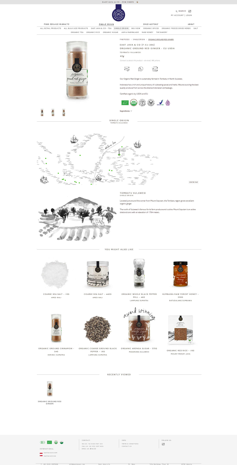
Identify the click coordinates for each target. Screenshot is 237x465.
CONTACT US (127, 446)
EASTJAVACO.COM (50, 452)
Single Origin (139, 39)
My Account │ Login (181, 15)
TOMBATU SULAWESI (130, 52)
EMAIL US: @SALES (89, 448)
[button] (45, 158)
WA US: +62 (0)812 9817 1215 (92, 444)
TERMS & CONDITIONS (130, 444)
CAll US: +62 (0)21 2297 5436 (92, 446)
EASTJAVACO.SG (49, 456)
